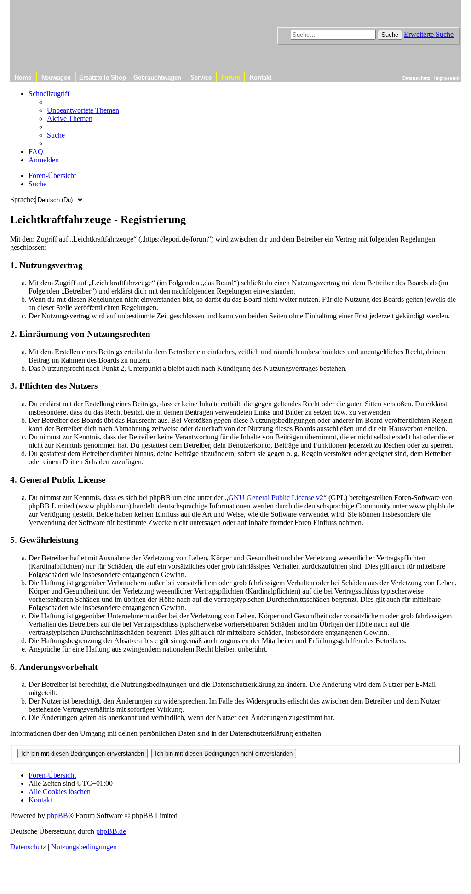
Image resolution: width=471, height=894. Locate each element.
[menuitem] (83, 110)
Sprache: (22, 199)
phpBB (57, 815)
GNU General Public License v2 (275, 498)
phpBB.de (111, 831)
